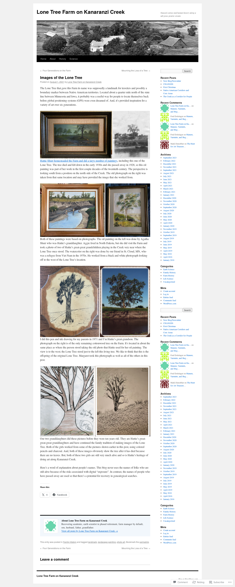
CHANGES (168, 84)
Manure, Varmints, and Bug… (178, 110)
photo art (121, 541)
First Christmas (169, 87)
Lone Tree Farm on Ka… (180, 105)
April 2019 (167, 250)
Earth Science (168, 269)
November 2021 (170, 166)
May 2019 (167, 247)
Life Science (168, 278)
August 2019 (168, 238)
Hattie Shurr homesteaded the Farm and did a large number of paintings (78, 160)
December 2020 (169, 198)
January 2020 (168, 225)
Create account (169, 291)
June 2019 (167, 244)
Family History (69, 541)
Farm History (168, 275)
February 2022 (169, 160)
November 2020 (170, 201)
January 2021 (168, 194)
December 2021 (169, 163)
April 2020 (167, 222)
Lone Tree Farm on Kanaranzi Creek (81, 11)
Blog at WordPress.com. (188, 579)
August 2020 (168, 210)
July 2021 (167, 176)
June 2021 (167, 179)
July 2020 (167, 213)
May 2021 (167, 182)
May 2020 (167, 219)
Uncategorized (169, 281)
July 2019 (167, 241)
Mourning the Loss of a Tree (136, 70)
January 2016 (168, 260)
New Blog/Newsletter (172, 80)
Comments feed (169, 300)
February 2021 (169, 191)
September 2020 (170, 207)
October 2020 (168, 204)
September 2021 (170, 170)
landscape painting (107, 541)
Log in (166, 294)
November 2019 (170, 229)
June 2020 (167, 216)
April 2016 (167, 256)
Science (74, 58)
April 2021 (167, 185)
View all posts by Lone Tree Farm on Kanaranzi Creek (89, 531)
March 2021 (168, 188)
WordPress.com (169, 303)
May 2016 (167, 253)
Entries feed (168, 297)
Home (43, 58)
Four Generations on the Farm (55, 70)
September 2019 (170, 235)
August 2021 (168, 173)
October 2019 (168, 232)
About (53, 58)
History (62, 58)
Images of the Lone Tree (61, 77)
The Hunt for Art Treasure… (182, 145)
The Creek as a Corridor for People (177, 96)
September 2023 (170, 157)
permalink (144, 541)
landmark (92, 541)
